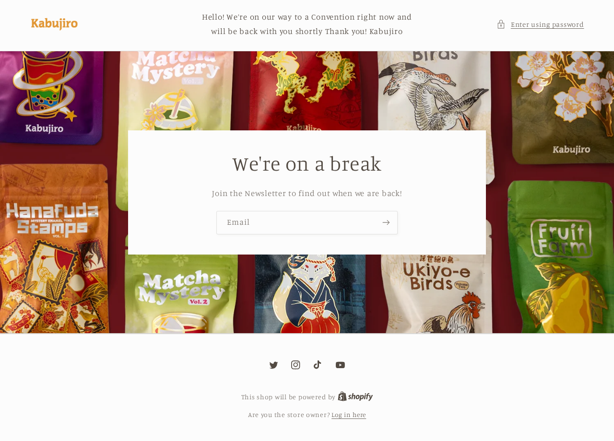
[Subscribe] (386, 222)
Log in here (348, 414)
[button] (540, 24)
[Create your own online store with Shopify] (355, 397)
